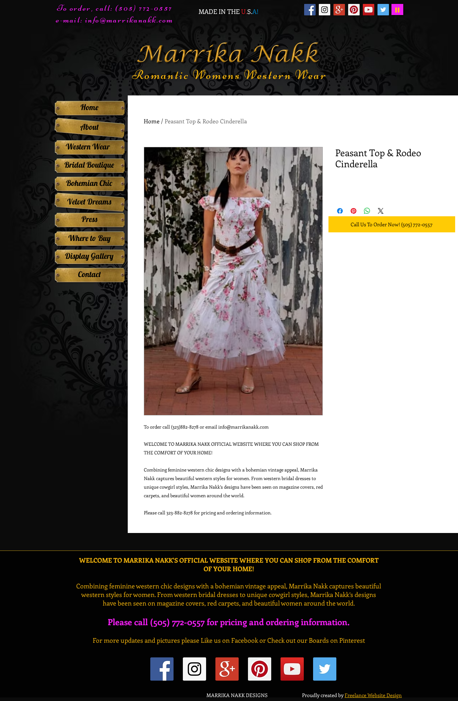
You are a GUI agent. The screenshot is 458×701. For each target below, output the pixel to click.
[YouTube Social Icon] (368, 9)
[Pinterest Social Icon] (354, 9)
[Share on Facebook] (340, 211)
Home (152, 121)
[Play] (397, 9)
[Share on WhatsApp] (367, 211)
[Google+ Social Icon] (339, 9)
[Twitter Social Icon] (383, 9)
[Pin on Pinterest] (353, 211)
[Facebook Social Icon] (310, 9)
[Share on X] (380, 211)
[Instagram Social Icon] (324, 9)
